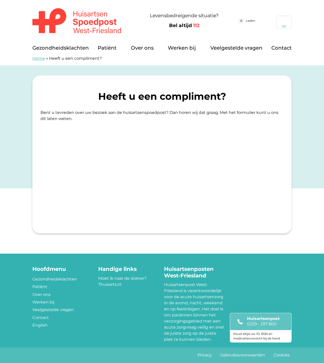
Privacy (204, 355)
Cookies (281, 355)
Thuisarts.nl (109, 284)
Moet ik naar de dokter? (122, 278)
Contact (281, 48)
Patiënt (107, 48)
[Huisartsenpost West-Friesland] (82, 20)
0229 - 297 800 (262, 323)
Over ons (142, 48)
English (40, 325)
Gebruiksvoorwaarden (242, 355)
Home (38, 58)
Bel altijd (184, 25)
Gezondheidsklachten (60, 48)
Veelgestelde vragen (236, 48)
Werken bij (182, 48)
